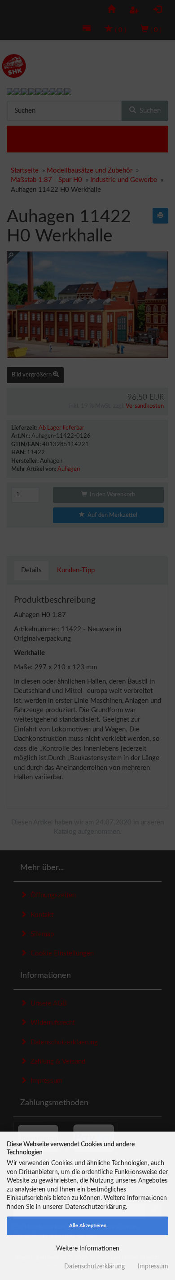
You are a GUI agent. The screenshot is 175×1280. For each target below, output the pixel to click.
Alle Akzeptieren (87, 1225)
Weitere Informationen (87, 1249)
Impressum (153, 1266)
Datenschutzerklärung (94, 1266)
